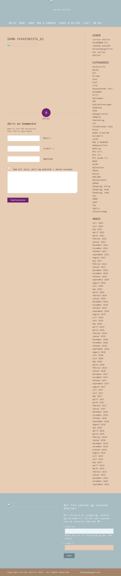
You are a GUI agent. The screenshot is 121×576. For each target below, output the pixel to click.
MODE (95, 161)
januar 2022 (99, 242)
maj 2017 (97, 396)
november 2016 (100, 415)
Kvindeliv (98, 136)
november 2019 (100, 305)
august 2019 (99, 314)
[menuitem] (12, 23)
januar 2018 (99, 371)
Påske (95, 170)
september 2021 (101, 254)
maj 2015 (97, 462)
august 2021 (99, 257)
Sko (94, 196)
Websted (48, 158)
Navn (47, 138)
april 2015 (98, 465)
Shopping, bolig (101, 186)
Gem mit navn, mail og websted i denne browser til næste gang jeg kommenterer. (43, 171)
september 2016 (101, 421)
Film (95, 85)
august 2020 (99, 283)
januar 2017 (99, 409)
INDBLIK (97, 117)
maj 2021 (97, 261)
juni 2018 (98, 358)
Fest (95, 79)
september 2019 (101, 311)
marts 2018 (98, 365)
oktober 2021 (100, 251)
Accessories (99, 66)
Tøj (94, 205)
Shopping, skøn (101, 192)
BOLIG (95, 70)
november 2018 (100, 342)
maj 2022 (97, 229)
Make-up (97, 148)
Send (69, 556)
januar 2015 (99, 475)
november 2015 (100, 446)
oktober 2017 (100, 380)
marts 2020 (98, 292)
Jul (94, 123)
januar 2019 (99, 336)
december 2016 (100, 412)
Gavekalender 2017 (103, 88)
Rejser (96, 174)
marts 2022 (98, 235)
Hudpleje (97, 107)
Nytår (95, 164)
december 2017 (100, 374)
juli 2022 (98, 223)
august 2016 (99, 424)
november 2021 (100, 248)
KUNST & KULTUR (101, 133)
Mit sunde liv (100, 158)
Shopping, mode (101, 189)
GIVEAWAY (97, 92)
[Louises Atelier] (60, 9)
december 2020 (100, 270)
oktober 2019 (100, 308)
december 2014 (100, 478)
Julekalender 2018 (103, 126)
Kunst (95, 129)
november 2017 (100, 377)
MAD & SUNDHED (100, 142)
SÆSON (95, 183)
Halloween (98, 98)
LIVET (95, 139)
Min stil (97, 151)
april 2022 (98, 232)
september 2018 (101, 349)
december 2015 (100, 443)
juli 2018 (98, 355)
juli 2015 (98, 456)
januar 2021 (99, 267)
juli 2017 (98, 390)
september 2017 (101, 383)
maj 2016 (97, 427)
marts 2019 (98, 330)
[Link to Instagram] (107, 572)
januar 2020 (99, 298)
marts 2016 (98, 434)
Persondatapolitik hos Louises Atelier (103, 52)
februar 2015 (100, 471)
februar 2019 (100, 333)
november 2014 (100, 481)
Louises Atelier (101, 39)
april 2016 (98, 431)
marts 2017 (98, 402)
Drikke (96, 76)
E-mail (49, 148)
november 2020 (100, 273)
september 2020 (101, 279)
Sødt (95, 202)
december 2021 (100, 245)
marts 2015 (98, 468)
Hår (94, 101)
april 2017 (98, 399)
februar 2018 (100, 368)
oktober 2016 (100, 418)
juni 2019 (98, 320)
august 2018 (99, 352)
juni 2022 (98, 226)
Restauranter (100, 180)
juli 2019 (98, 317)
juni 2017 (98, 393)
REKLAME (97, 177)
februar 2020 (100, 295)
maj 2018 (97, 361)
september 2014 (101, 484)
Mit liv (97, 155)
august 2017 (99, 387)
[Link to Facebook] (111, 572)
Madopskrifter (100, 145)
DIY (94, 73)
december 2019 (100, 301)
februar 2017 (100, 405)
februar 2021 (100, 264)
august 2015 (99, 453)
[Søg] (112, 23)
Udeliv (96, 208)
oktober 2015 (100, 449)
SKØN (95, 199)
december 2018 (100, 339)
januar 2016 (99, 440)
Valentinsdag (100, 211)
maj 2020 (97, 289)
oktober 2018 (100, 346)
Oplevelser (98, 167)
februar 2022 (100, 238)
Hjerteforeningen (102, 104)
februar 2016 (100, 437)
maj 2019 (97, 324)
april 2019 (98, 327)
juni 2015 (98, 459)
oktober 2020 (100, 276)
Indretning (98, 120)
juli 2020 (98, 286)
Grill (95, 95)
